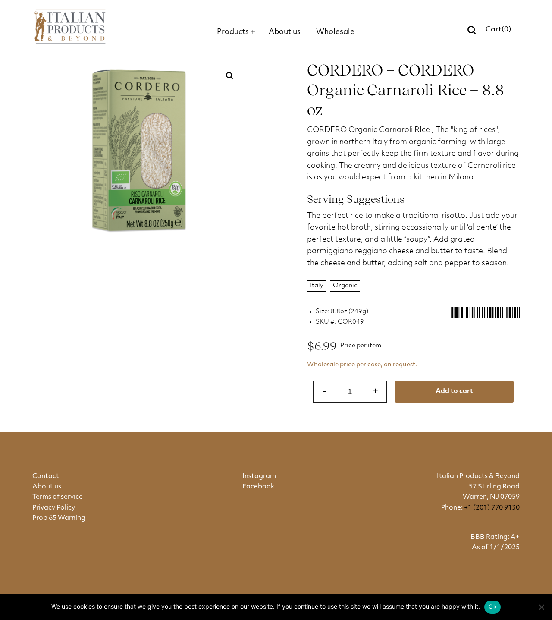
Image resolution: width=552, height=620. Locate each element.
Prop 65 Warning (58, 518)
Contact (45, 476)
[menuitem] (236, 32)
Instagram (259, 476)
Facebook (258, 487)
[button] (230, 76)
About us (46, 487)
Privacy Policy (53, 508)
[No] (541, 607)
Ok (492, 606)
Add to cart (454, 391)
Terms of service (57, 497)
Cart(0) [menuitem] (498, 29)
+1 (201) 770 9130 (492, 508)
